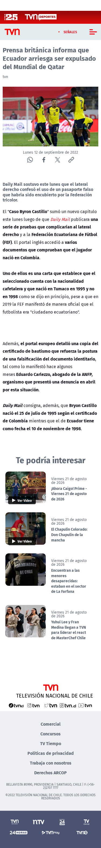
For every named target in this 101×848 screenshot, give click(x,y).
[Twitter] (57, 159)
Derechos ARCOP (50, 772)
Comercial (51, 724)
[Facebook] (43, 159)
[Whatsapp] (30, 159)
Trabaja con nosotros (50, 762)
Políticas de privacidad (50, 753)
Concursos (50, 733)
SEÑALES (70, 31)
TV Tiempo (50, 743)
